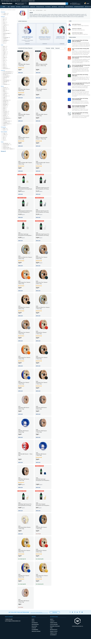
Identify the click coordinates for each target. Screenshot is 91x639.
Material (3, 16)
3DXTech (5, 87)
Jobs (51, 627)
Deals (2, 141)
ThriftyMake (6, 122)
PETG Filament (61, 6)
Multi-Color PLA (6, 68)
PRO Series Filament (69, 6)
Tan (4, 61)
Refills (5, 128)
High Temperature (7, 80)
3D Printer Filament (25, 6)
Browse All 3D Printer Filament (8, 9)
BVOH (5, 34)
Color (2, 45)
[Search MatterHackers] (67, 3)
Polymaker (6, 114)
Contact (52, 621)
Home (31, 10)
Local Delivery (54, 624)
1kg (5, 135)
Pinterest (80, 612)
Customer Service (24, 0)
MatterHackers (7, 100)
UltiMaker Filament (7, 123)
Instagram (75, 612)
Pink (4, 58)
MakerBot (5, 102)
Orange (5, 51)
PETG (5, 22)
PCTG (4, 23)
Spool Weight (4, 131)
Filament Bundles (7, 144)
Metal (5, 29)
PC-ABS (5, 38)
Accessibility (53, 634)
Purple (5, 57)
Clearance (48, 48)
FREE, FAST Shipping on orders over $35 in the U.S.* (10, 0)
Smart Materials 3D (7, 118)
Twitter (72, 612)
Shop (33, 619)
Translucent (6, 84)
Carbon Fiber (6, 30)
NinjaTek (5, 105)
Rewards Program (55, 626)
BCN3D (5, 91)
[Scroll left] (18, 34)
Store (34, 10)
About (51, 619)
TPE (4, 43)
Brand (2, 86)
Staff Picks (13, 6)
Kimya (5, 98)
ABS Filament (54, 6)
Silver (5, 65)
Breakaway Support (7, 33)
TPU (5, 41)
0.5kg (5, 133)
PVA (4, 31)
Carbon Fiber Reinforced (8, 71)
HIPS (4, 36)
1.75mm (6, 13)
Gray (5, 47)
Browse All (3, 151)
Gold (4, 64)
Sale (8, 6)
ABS (5, 19)
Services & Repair (36, 631)
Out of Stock (38, 533)
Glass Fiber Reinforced (8, 73)
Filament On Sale (7, 147)
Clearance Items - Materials (9, 148)
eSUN (5, 94)
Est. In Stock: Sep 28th (22, 584)
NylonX (5, 109)
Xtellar (5, 119)
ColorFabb (5, 93)
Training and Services (40, 6)
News (33, 621)
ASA (4, 26)
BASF (4, 90)
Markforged (6, 104)
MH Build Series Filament (79, 6)
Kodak (5, 97)
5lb (4, 138)
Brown (5, 60)
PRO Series (6, 111)
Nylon (5, 27)
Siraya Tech (6, 116)
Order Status (53, 622)
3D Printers (18, 6)
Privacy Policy (53, 631)
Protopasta (6, 112)
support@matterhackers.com (12, 621)
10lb (4, 140)
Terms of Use (53, 633)
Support (34, 627)
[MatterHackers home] (7, 3)
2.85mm (5, 14)
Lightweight (6, 81)
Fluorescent (6, 77)
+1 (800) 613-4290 (31, 0)
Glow (5, 78)
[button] (21, 3)
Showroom (35, 622)
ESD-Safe (5, 74)
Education (34, 626)
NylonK (5, 108)
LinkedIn (77, 612)
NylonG (5, 107)
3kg (4, 137)
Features (3, 70)
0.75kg (5, 134)
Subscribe (54, 612)
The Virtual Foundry (7, 121)
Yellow (5, 53)
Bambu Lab (32, 6)
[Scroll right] (65, 34)
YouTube (82, 612)
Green (5, 54)
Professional (35, 624)
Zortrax (5, 125)
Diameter (3, 12)
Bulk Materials (6, 143)
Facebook (70, 612)
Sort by (52, 48)
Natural (5, 67)
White (5, 49)
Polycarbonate (6, 37)
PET (4, 20)
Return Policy (53, 629)
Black (5, 46)
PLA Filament (47, 6)
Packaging (3, 127)
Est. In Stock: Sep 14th (39, 584)
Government (35, 629)
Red (5, 50)
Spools (5, 129)
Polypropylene (6, 40)
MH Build (5, 101)
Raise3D (5, 115)
